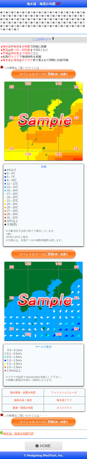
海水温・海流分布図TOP (18, 433)
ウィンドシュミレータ (64, 392)
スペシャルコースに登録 (43, 74)
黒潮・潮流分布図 (23, 407)
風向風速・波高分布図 (22, 392)
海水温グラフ (64, 400)
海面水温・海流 (23, 400)
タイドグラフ (64, 407)
